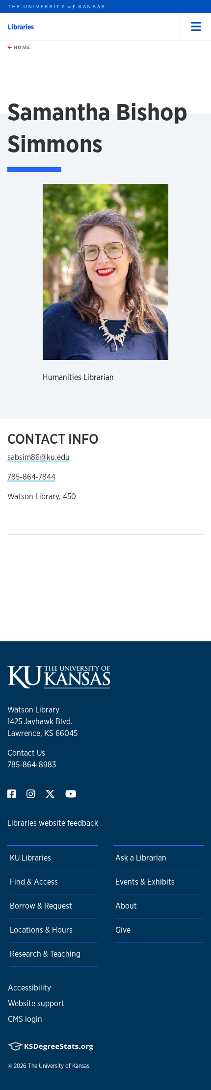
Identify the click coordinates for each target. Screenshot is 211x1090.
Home (21, 47)
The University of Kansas (58, 1066)
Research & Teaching (45, 954)
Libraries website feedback (52, 823)
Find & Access (34, 882)
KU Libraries (30, 858)
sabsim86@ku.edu (38, 457)
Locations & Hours (41, 930)
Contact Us (26, 753)
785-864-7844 (31, 477)
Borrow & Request (41, 906)
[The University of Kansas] (58, 684)
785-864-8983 (31, 765)
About (126, 906)
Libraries (21, 27)
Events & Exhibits (145, 882)
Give (123, 930)
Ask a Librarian (140, 858)
